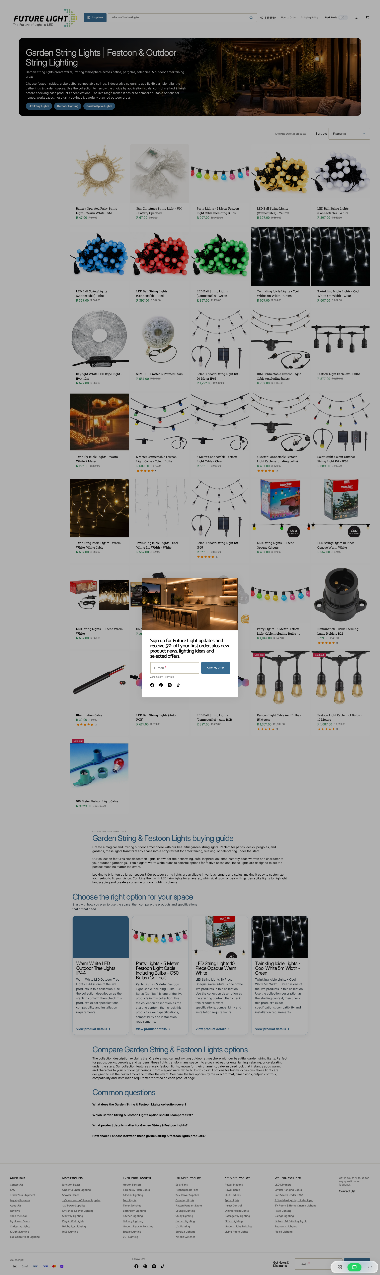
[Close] (232, 583)
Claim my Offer (215, 668)
